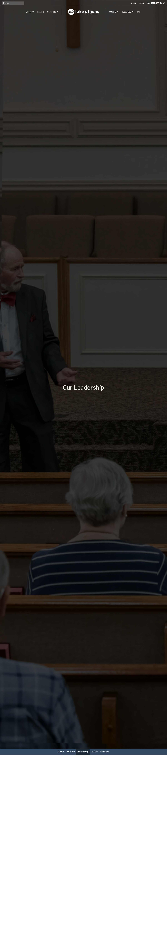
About (29, 12)
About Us (60, 751)
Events (40, 12)
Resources (126, 12)
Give (148, 3)
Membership (104, 751)
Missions (112, 12)
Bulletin (141, 3)
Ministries (51, 12)
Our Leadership (82, 751)
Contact (133, 3)
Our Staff (94, 751)
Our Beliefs (71, 751)
